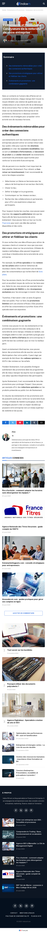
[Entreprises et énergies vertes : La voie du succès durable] (8, 748)
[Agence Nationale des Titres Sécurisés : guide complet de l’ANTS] (23, 512)
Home (4, 10)
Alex (11, 40)
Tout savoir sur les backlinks (19, 650)
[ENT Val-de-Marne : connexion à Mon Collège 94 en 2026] (8, 888)
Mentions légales (27, 913)
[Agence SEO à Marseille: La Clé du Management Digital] (8, 846)
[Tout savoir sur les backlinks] (23, 635)
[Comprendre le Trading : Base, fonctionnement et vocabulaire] (8, 834)
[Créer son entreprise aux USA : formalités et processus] (8, 822)
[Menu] (3, 3)
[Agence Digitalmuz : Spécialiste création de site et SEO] (23, 705)
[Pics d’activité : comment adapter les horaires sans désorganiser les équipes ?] (23, 475)
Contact (14, 913)
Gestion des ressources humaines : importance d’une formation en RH (30, 759)
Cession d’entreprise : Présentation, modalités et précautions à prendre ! (27, 772)
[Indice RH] (23, 3)
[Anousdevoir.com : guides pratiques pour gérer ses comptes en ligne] (23, 584)
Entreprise (8, 19)
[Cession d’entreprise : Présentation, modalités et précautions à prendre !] (8, 773)
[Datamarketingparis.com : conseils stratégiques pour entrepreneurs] (23, 548)
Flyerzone (6, 223)
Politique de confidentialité (17, 916)
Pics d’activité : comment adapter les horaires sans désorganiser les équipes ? (22, 491)
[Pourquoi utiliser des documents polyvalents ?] (23, 669)
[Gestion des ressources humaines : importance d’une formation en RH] (8, 759)
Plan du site (36, 916)
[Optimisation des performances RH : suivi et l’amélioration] (8, 736)
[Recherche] (44, 3)
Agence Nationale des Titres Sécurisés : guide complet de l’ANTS (28, 873)
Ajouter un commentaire (23, 613)
